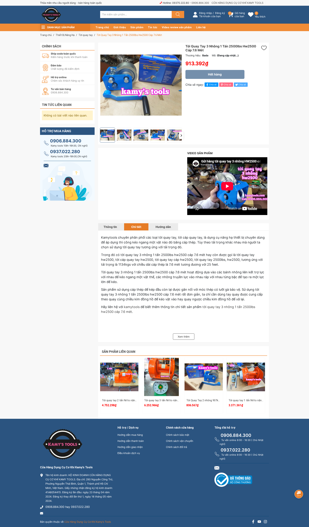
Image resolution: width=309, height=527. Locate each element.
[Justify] (177, 14)
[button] (181, 135)
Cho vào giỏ (119, 381)
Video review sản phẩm (177, 27)
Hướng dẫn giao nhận (130, 446)
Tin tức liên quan (57, 105)
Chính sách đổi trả (176, 446)
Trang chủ (102, 27)
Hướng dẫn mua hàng (130, 434)
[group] (141, 85)
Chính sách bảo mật (177, 434)
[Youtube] (259, 522)
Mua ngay (119, 388)
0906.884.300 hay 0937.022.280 (67, 507)
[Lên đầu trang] (303, 511)
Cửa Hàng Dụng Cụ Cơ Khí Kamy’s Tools (87, 521)
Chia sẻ (213, 84)
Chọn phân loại (119, 364)
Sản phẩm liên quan (118, 351)
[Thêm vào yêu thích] (264, 48)
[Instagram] (265, 522)
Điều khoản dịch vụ (128, 453)
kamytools (132, 307)
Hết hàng (215, 74)
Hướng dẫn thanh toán (130, 440)
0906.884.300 (200, 2)
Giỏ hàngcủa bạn (240, 14)
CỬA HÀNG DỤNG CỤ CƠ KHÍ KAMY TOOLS (237, 2)
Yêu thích (260, 16)
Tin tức (152, 27)
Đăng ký (220, 12)
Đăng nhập (205, 12)
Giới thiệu (119, 27)
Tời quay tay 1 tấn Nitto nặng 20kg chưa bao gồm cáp (260, 400)
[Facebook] (253, 522)
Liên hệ (201, 27)
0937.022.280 (65, 151)
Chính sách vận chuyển (179, 440)
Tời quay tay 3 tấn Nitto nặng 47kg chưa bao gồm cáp (176, 400)
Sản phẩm (136, 27)
